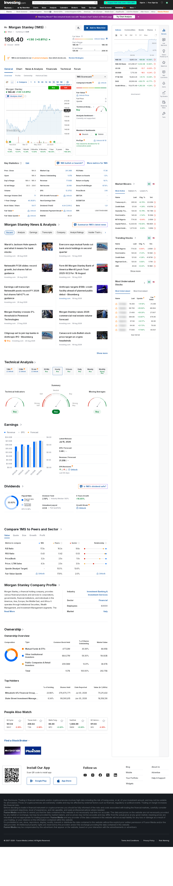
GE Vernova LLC (97, 720)
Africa (153, 12)
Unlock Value (99, 39)
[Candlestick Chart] (7, 82)
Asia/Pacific (120, 12)
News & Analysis (34, 69)
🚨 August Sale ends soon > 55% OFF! (120, 3)
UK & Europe (97, 12)
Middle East (109, 12)
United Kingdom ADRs (73, 12)
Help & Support (158, 778)
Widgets (129, 783)
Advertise (156, 772)
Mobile (129, 772)
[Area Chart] (12, 82)
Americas (87, 12)
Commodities (129, 30)
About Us (156, 767)
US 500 (118, 73)
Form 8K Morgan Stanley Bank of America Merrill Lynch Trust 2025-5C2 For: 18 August (76, 269)
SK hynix (10, 720)
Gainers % (132, 191)
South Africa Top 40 (123, 86)
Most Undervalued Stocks (125, 283)
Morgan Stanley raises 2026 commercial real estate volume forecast (75, 316)
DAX (117, 81)
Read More (9, 611)
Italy (106, 611)
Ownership (28, 76)
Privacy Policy (148, 841)
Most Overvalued (140, 291)
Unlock (41, 573)
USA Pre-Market (132, 12)
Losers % (144, 191)
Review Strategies (76, 58)
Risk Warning (164, 841)
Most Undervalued (122, 291)
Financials (51, 69)
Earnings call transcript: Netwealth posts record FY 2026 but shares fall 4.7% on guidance (21, 293)
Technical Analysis (18, 362)
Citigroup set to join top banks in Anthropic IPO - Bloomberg (21, 335)
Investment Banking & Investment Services (97, 593)
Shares (9, 12)
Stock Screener (106, 8)
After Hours (145, 12)
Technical (65, 69)
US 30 (117, 68)
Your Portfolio (132, 778)
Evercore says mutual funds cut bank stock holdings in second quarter (76, 248)
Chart (19, 69)
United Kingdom (36, 12)
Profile (18, 76)
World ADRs (58, 12)
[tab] (10, 371)
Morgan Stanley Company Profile (30, 585)
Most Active (120, 191)
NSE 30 (118, 60)
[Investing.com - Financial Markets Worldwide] (15, 3)
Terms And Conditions (130, 841)
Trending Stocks (124, 238)
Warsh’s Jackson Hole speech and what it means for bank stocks (20, 248)
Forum (77, 69)
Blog (128, 767)
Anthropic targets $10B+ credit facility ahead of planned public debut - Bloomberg (76, 291)
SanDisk (73, 720)
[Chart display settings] (67, 82)
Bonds (141, 30)
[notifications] (162, 2)
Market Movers (123, 184)
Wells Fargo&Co (55, 720)
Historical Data (41, 76)
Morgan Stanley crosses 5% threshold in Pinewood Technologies (19, 316)
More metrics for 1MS (97, 163)
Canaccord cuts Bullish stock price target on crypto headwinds (75, 337)
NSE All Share (120, 64)
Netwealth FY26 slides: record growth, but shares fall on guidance (20, 269)
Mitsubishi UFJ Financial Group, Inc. (22, 693)
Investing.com (64, 298)
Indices (118, 30)
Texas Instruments (35, 720)
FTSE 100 (119, 77)
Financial (103, 600)
